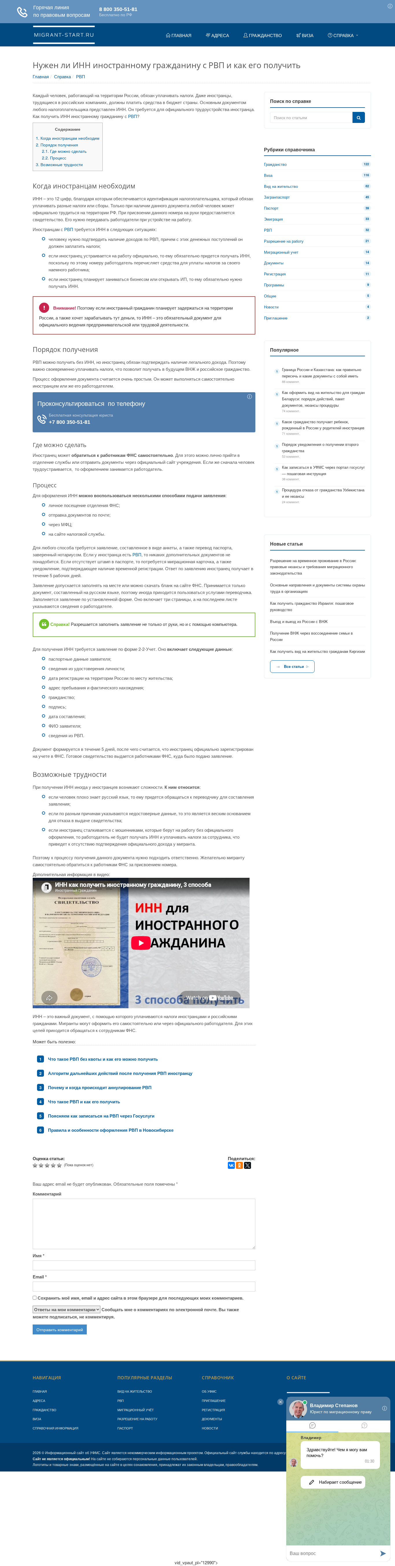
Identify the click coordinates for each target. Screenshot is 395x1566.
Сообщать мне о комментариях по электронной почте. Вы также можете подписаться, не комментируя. (136, 1313)
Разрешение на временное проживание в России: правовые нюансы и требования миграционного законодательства (313, 567)
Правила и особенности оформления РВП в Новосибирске (110, 1130)
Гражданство (44, 1409)
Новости (210, 1428)
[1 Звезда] (36, 1165)
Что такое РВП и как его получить (84, 1101)
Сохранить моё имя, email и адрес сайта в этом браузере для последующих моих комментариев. (140, 1298)
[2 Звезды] (42, 1165)
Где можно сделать (64, 151)
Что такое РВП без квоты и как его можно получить (103, 1059)
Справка (62, 76)
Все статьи (294, 666)
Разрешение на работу (137, 1418)
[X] (247, 1165)
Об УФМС (209, 1391)
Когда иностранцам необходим (67, 138)
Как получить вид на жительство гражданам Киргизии (317, 651)
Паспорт (125, 1428)
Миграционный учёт (135, 1409)
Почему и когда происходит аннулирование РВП (100, 1087)
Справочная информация (55, 1428)
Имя (39, 1255)
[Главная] (64, 34)
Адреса (39, 1400)
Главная (41, 76)
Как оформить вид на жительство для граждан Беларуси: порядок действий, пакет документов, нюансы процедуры (323, 399)
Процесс (54, 158)
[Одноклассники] (239, 1165)
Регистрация (213, 1409)
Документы (212, 1418)
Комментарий (47, 1194)
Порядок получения (57, 145)
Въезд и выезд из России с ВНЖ (299, 621)
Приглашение (214, 1400)
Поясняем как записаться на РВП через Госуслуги (101, 1116)
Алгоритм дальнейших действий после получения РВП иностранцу (120, 1073)
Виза (37, 1418)
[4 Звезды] (54, 1165)
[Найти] (358, 117)
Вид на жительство (134, 1391)
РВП (80, 76)
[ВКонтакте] (231, 1165)
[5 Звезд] (60, 1165)
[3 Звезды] (48, 1165)
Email (40, 1276)
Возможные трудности (59, 164)
